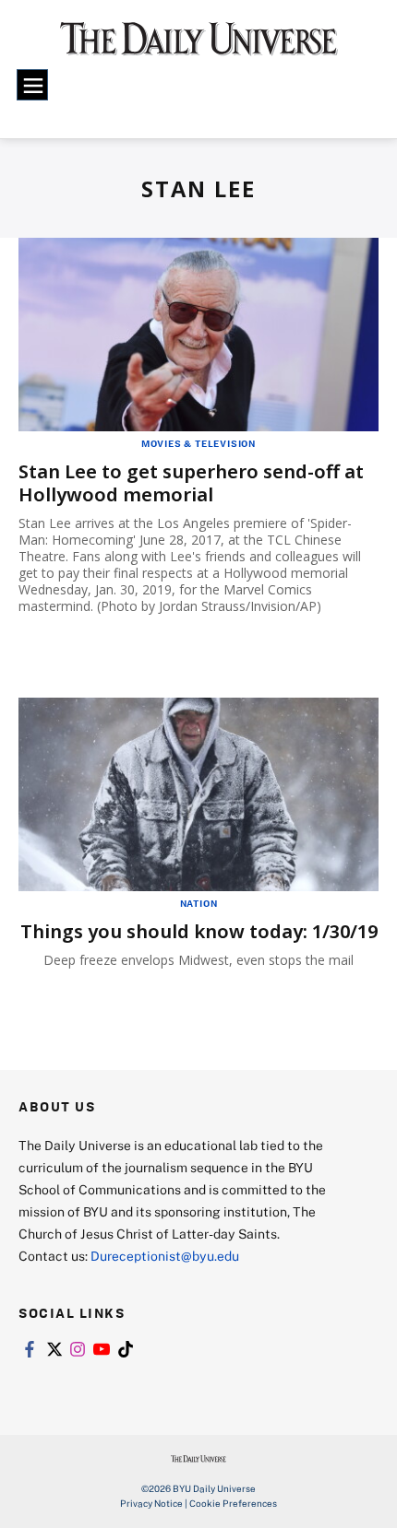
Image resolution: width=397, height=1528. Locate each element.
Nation (199, 903)
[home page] (199, 46)
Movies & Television (198, 443)
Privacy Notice (151, 1503)
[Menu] (32, 84)
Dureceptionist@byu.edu (164, 1256)
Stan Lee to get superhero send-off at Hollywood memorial (191, 483)
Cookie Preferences (233, 1503)
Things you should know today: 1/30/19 (199, 931)
